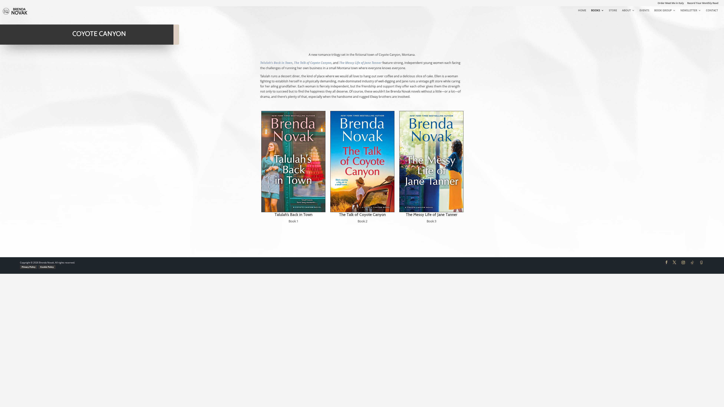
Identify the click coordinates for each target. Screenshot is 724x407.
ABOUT (626, 10)
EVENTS (644, 10)
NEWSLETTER (688, 10)
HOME (582, 10)
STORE (613, 10)
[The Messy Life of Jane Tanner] (431, 161)
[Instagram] (683, 262)
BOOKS (595, 10)
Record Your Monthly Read (702, 3)
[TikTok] (692, 262)
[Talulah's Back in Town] (293, 161)
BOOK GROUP (663, 10)
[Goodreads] (701, 262)
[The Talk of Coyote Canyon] (362, 161)
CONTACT (712, 10)
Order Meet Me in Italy (671, 3)
